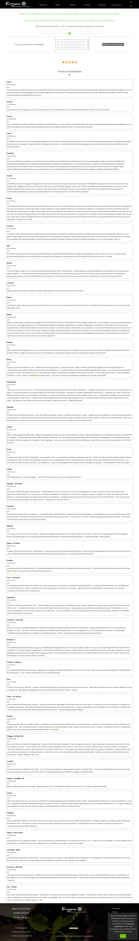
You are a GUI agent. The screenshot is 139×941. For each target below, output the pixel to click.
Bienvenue (43, 5)
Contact (87, 5)
